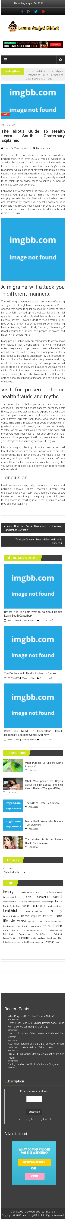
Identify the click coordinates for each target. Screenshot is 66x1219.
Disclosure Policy (34, 1211)
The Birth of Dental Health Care (42, 803)
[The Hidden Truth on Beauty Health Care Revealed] (13, 842)
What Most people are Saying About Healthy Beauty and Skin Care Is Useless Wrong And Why (44, 785)
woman (50, 941)
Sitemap (50, 1211)
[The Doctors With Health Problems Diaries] (33, 647)
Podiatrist (58, 934)
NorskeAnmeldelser (11, 926)
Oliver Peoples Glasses (33, 930)
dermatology (47, 902)
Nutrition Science (10, 930)
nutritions (55, 926)
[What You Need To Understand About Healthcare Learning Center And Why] (33, 705)
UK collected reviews (11, 942)
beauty (8, 892)
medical (21, 921)
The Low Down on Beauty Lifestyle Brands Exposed (38, 541)
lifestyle (9, 921)
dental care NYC (10, 902)
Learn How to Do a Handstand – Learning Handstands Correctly (33, 528)
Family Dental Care (11, 906)
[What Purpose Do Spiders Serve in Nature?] (13, 765)
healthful (40, 148)
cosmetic (42, 896)
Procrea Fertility (9, 938)
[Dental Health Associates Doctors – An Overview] (13, 823)
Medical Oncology (35, 921)
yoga (57, 942)
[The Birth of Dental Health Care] (13, 805)
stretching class (38, 938)
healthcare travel (55, 906)
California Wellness (11, 897)
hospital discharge (11, 916)
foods (25, 905)
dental (57, 897)
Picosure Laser (25, 934)
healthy (56, 911)
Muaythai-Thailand (53, 921)
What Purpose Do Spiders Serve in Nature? (31, 1016)
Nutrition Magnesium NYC (34, 926)
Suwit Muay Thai (54, 938)
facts (58, 901)
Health (6, 114)
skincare (24, 937)
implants (36, 916)
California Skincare (54, 892)
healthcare (38, 905)
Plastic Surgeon (42, 934)
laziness (47, 916)
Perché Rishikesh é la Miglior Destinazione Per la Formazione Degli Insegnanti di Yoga (44, 75)
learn (47, 148)
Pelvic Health (8, 934)
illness (25, 916)
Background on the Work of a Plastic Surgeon (33, 1064)
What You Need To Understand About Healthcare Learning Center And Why (33, 732)
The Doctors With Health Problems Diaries (30, 673)
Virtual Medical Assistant (33, 942)
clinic (28, 897)
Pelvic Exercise (56, 930)
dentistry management (30, 902)
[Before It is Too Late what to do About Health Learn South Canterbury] (33, 586)
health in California (34, 911)
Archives (8, 868)
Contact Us (17, 1211)
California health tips (29, 892)
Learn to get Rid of (41, 1119)
